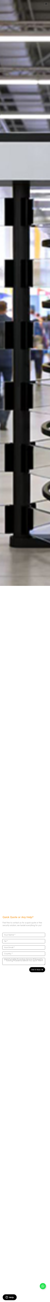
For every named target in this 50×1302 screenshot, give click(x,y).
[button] (46, 4)
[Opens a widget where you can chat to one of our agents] (10, 1297)
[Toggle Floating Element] (43, 1286)
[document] (25, 651)
